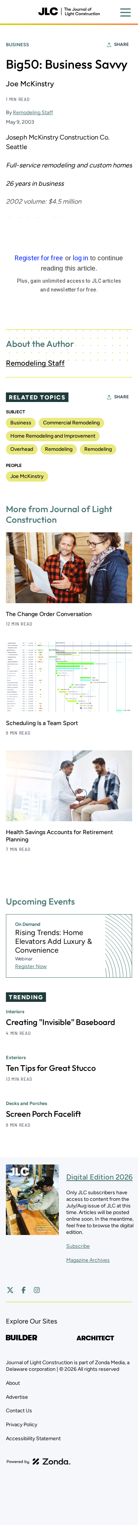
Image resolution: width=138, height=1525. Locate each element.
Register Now (31, 966)
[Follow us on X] (10, 1290)
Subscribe (78, 1246)
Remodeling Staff (33, 112)
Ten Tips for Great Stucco (51, 1068)
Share (121, 44)
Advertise (17, 1397)
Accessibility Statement (33, 1438)
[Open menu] (125, 12)
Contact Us (19, 1411)
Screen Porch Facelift (43, 1114)
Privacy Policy (21, 1424)
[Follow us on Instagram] (36, 1290)
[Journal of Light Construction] (68, 11)
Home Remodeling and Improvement (52, 436)
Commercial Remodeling (71, 423)
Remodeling (58, 449)
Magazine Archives (88, 1260)
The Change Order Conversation (49, 614)
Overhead (21, 449)
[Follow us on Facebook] (23, 1290)
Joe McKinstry (27, 476)
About (13, 1383)
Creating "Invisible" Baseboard (60, 1022)
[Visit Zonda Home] (38, 1461)
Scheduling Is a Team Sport (42, 723)
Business (17, 44)
